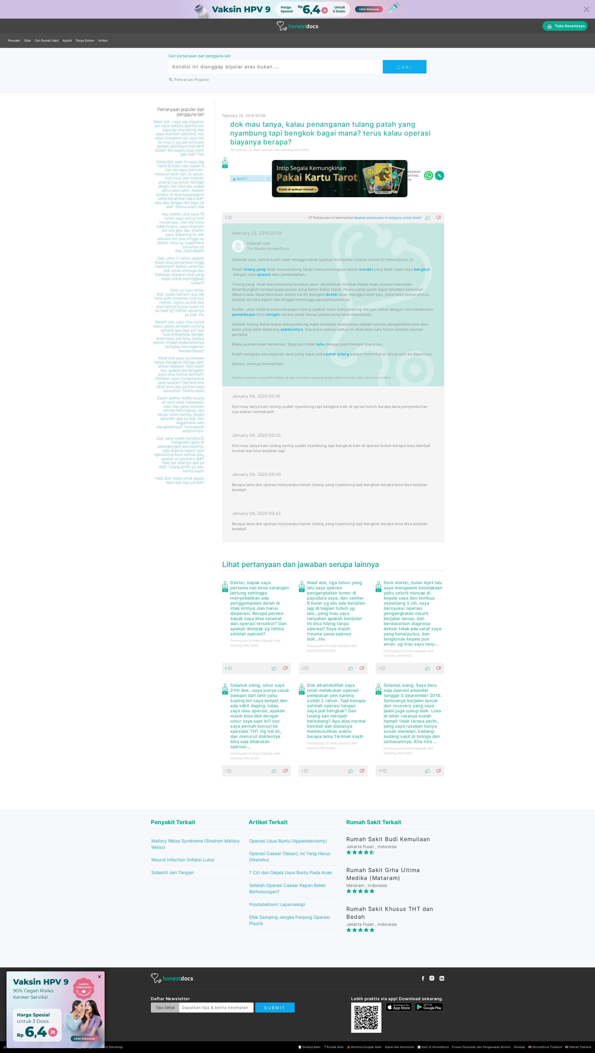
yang (260, 269)
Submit (274, 1008)
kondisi (366, 269)
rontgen (272, 314)
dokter (332, 294)
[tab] (333, 377)
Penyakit (14, 40)
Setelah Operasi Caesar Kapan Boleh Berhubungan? (287, 888)
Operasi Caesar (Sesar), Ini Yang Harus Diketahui (289, 857)
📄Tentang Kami (309, 1047)
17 (380, 771)
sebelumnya (292, 329)
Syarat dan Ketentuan (399, 1047)
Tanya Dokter (85, 40)
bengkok (422, 269)
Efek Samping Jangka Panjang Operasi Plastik (289, 920)
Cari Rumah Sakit (47, 40)
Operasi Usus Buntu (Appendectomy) (288, 841)
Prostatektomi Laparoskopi (277, 904)
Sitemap (519, 1047)
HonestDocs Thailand (547, 1047)
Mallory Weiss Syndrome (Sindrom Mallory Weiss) (195, 844)
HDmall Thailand (580, 1047)
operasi (264, 274)
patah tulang (337, 354)
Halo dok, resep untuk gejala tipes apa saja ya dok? (179, 480)
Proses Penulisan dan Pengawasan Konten (481, 1047)
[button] (333, 217)
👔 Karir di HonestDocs (433, 1047)
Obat (27, 40)
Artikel (103, 40)
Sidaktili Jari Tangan (172, 872)
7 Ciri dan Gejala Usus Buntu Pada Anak (290, 872)
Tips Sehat (165, 1007)
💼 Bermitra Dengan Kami (364, 1047)
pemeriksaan (243, 314)
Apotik (67, 40)
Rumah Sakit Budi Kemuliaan (388, 839)
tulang (249, 269)
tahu (320, 344)
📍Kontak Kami (334, 1047)
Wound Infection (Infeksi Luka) (183, 860)
